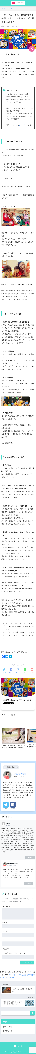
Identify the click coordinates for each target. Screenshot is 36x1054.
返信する (30, 857)
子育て (13, 715)
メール (5, 931)
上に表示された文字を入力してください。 (16, 953)
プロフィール (7, 1031)
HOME (19, 1046)
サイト (4, 940)
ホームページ (23, 125)
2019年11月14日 (10, 825)
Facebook (13, 808)
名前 (4, 922)
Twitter (5, 808)
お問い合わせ (7, 1027)
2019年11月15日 (11, 865)
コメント (6, 906)
